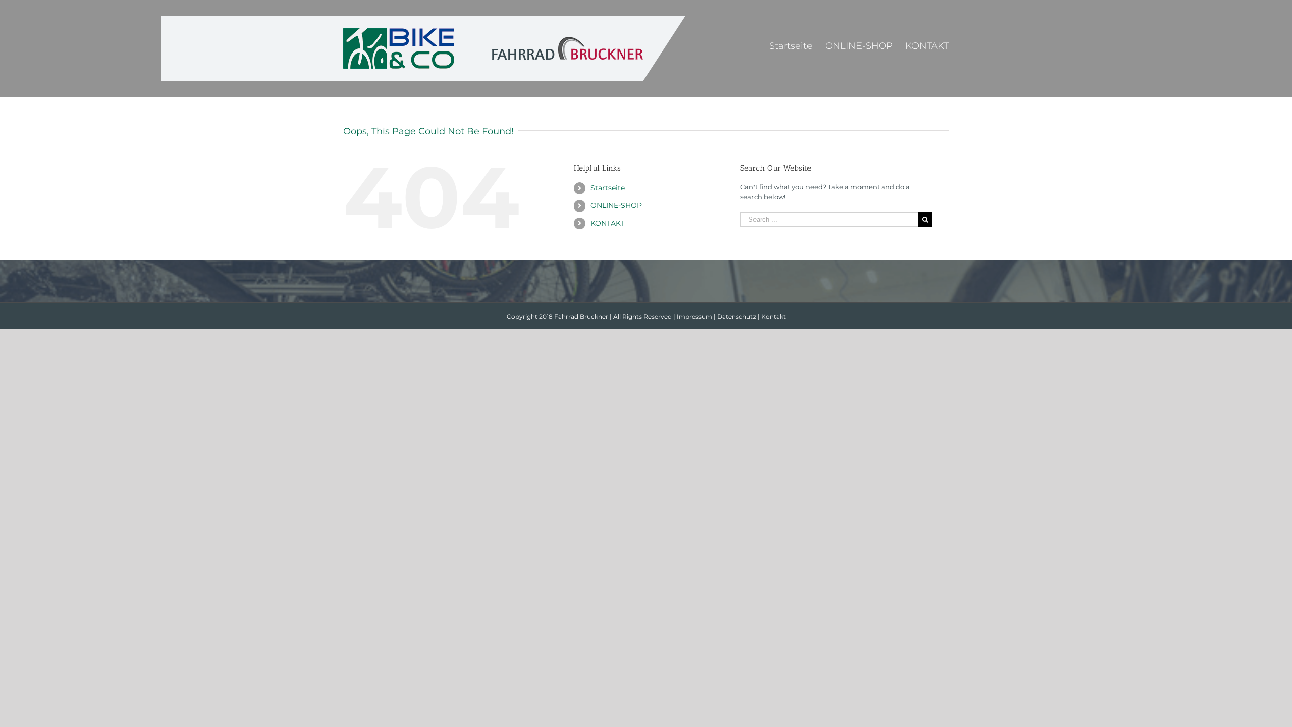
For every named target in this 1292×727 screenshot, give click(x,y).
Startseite (607, 187)
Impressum (694, 316)
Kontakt (773, 316)
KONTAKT (607, 223)
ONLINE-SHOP (616, 205)
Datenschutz (736, 316)
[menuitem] (797, 45)
